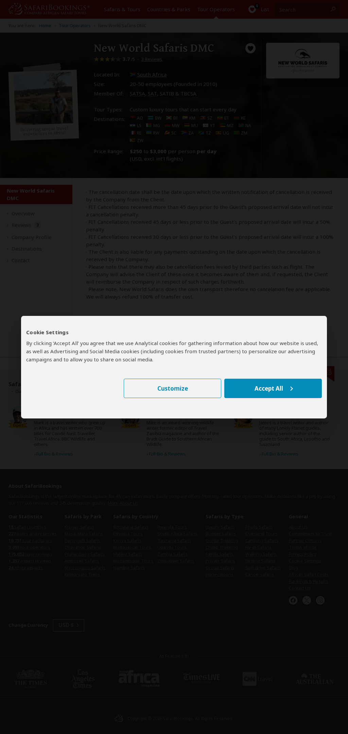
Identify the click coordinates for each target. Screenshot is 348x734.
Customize (172, 388)
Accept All (269, 388)
